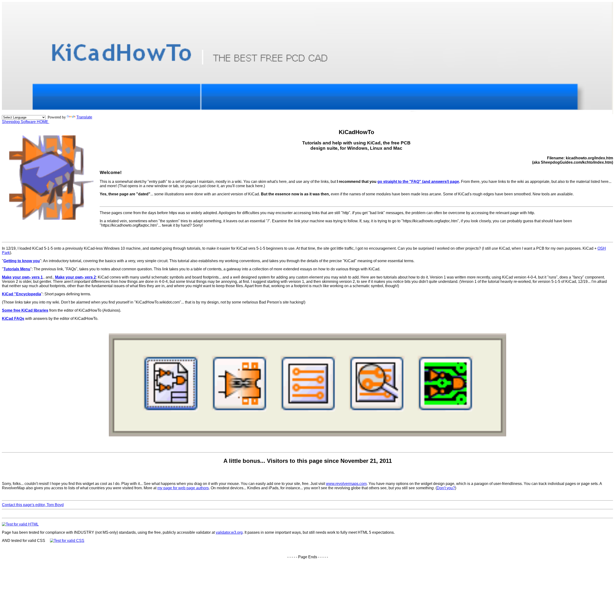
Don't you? (446, 488)
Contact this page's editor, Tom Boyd (33, 505)
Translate (84, 117)
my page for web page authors (183, 488)
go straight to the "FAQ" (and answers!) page (418, 182)
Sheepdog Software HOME (25, 122)
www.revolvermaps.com (346, 484)
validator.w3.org (229, 532)
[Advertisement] (307, 513)
